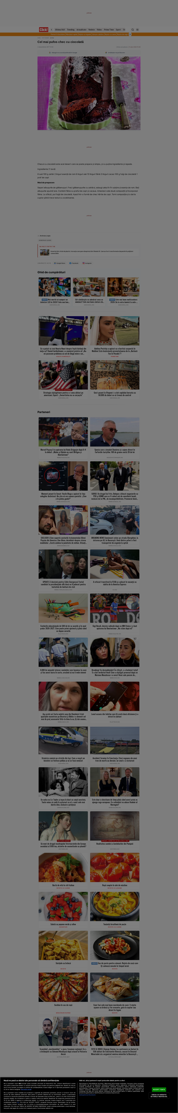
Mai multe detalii (26, 1089)
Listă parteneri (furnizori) (87, 1095)
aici (18, 1102)
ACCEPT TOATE (159, 1090)
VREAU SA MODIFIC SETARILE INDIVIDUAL (159, 1095)
